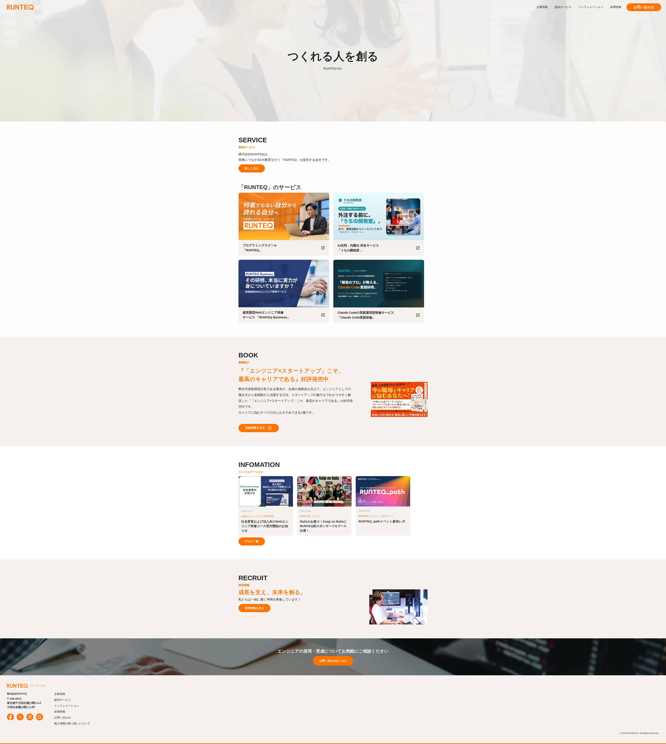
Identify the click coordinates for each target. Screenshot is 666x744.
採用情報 (615, 7)
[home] (34, 7)
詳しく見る (252, 168)
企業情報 (542, 7)
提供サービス (563, 7)
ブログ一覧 (252, 541)
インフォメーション (590, 7)
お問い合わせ (643, 7)
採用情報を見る (254, 608)
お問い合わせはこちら (333, 660)
